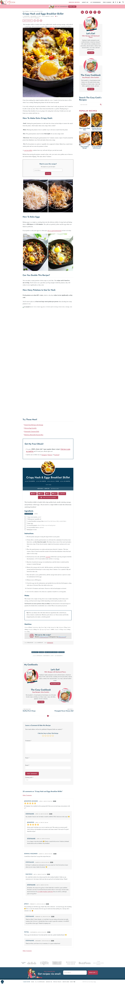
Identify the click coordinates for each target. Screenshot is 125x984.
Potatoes (61, 652)
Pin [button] (48, 493)
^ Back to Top (26, 981)
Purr (95, 981)
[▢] (25, 517)
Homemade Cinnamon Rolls (31, 431)
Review (63, 493)
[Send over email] (41, 20)
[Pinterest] (115, 2)
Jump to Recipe (27, 20)
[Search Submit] (100, 104)
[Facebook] (113, 2)
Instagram (44, 454)
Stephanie (26, 16)
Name (27, 758)
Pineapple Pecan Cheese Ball (64, 710)
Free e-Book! (107, 2)
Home (24, 11)
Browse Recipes (74, 2)
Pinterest (50, 454)
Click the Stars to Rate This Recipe (48, 733)
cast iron (48, 556)
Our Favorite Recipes (51, 652)
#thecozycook (62, 637)
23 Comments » (59, 655)
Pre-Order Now (55, 683)
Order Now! (72, 6)
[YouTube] (120, 2)
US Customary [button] (28, 513)
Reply (54, 801)
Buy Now (41, 702)
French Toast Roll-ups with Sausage (33, 425)
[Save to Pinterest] (38, 20)
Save (55, 493)
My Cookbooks (95, 2)
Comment (28, 740)
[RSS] (82, 12)
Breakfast (27, 11)
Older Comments (27, 795)
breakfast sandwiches (48, 891)
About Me (85, 2)
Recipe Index (66, 981)
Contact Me (49, 981)
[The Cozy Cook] (7, 2)
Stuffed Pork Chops (29, 710)
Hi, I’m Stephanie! (40, 981)
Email (41, 493)
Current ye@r (29, 777)
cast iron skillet (28, 150)
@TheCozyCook (43, 637)
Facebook (56, 454)
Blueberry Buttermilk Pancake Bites (33, 434)
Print (34, 493)
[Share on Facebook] (35, 20)
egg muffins (40, 891)
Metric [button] (36, 513)
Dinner (41, 652)
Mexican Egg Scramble (30, 428)
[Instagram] (117, 2)
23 (57, 16)
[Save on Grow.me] (44, 20)
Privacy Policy (57, 981)
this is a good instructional (54, 230)
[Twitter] (87, 12)
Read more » (37, 17)
